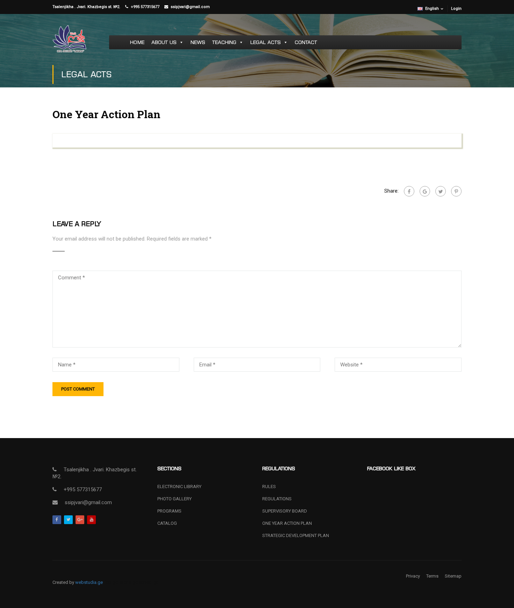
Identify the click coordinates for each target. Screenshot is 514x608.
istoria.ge (128, 582)
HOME (137, 42)
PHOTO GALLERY (174, 498)
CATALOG (167, 523)
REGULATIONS (277, 498)
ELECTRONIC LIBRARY (179, 486)
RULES (269, 486)
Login (456, 8)
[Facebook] (409, 191)
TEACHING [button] (224, 42)
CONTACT (306, 42)
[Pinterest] (456, 191)
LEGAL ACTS (265, 42)
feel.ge (110, 582)
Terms (432, 576)
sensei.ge (148, 582)
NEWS (198, 42)
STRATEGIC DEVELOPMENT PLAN (295, 535)
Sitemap (453, 576)
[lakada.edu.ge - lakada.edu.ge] (69, 42)
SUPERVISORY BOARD (284, 511)
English (432, 8)
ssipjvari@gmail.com (191, 7)
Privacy (413, 576)
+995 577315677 (145, 7)
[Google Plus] (425, 191)
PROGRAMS (169, 511)
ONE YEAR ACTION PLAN (287, 523)
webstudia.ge (88, 582)
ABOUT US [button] (164, 42)
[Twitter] (440, 191)
